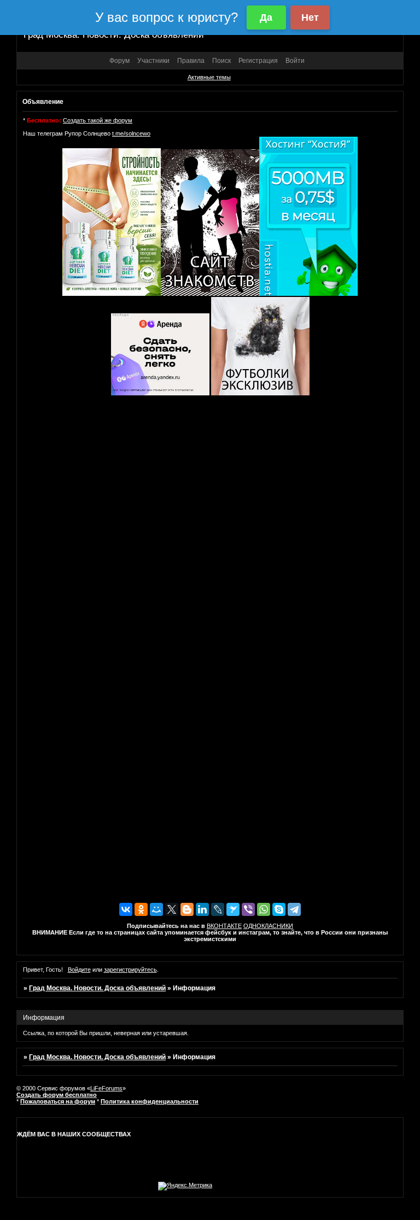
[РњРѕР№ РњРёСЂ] (156, 909)
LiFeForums (106, 1088)
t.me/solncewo (131, 133)
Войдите (79, 969)
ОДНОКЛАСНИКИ (268, 926)
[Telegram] (294, 909)
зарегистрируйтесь (130, 969)
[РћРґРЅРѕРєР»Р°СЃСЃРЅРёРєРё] (141, 909)
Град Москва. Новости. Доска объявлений (97, 988)
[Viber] (248, 909)
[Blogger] (187, 909)
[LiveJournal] (217, 909)
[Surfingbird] (233, 909)
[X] (171, 909)
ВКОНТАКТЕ (224, 926)
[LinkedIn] (202, 909)
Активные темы (209, 77)
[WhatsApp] (263, 909)
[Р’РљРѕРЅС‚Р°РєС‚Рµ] (125, 909)
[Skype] (278, 909)
